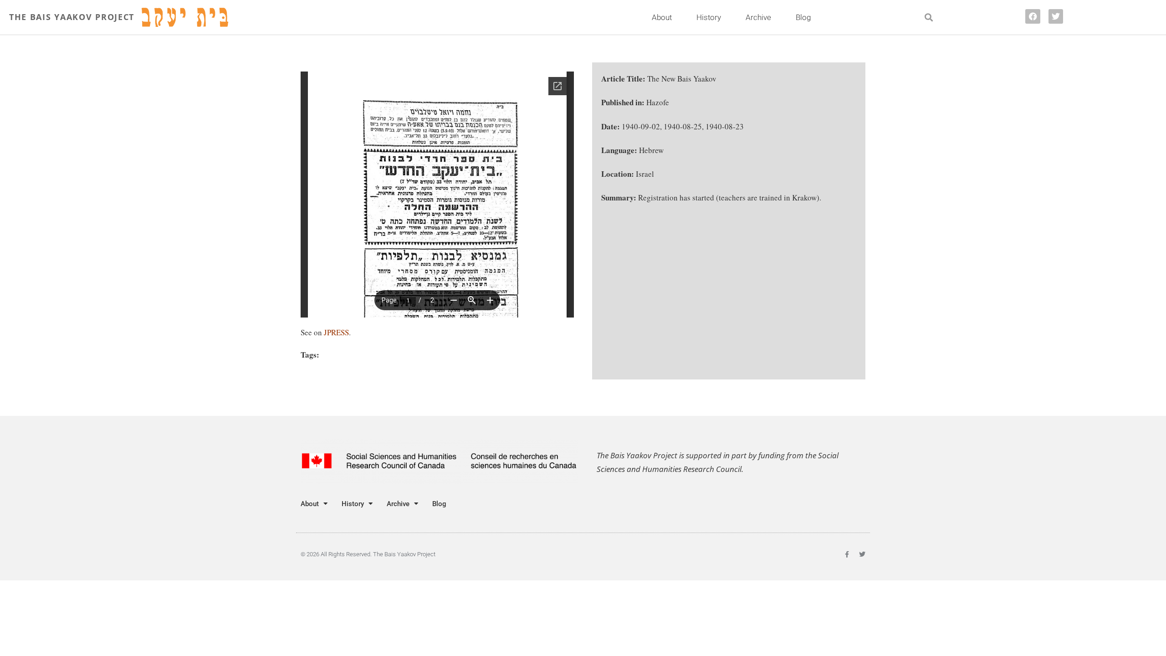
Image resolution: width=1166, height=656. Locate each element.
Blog (803, 17)
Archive (758, 17)
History (708, 17)
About (662, 17)
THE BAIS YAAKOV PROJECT (71, 16)
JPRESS (336, 332)
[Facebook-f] (847, 554)
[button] (928, 17)
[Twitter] (1055, 16)
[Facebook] (1032, 16)
